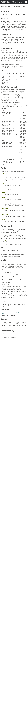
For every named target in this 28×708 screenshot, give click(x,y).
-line (3, 192)
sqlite (11, 1)
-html (3, 183)
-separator (5, 202)
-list (3, 188)
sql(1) (2, 334)
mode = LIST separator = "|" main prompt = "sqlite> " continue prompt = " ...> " (12, 277)
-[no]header (5, 214)
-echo (3, 219)
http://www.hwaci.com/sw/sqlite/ (10, 313)
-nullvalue (5, 208)
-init (3, 174)
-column (3, 197)
